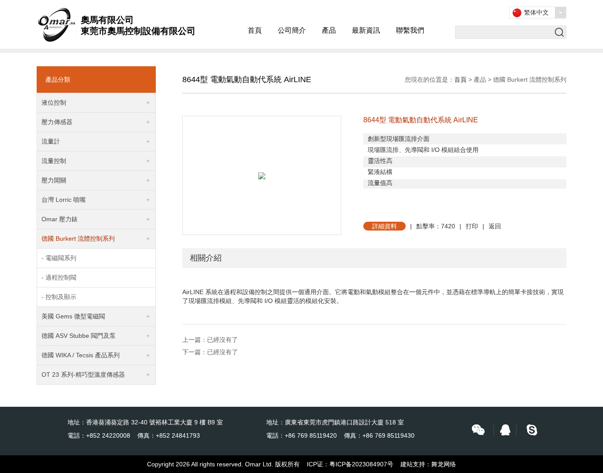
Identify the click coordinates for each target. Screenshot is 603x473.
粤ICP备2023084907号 (361, 464)
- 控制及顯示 (58, 296)
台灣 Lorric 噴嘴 (63, 199)
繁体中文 (536, 12)
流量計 (50, 141)
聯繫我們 (410, 30)
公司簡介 (292, 30)
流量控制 (53, 160)
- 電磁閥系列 (58, 257)
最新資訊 (366, 30)
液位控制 (53, 102)
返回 (495, 226)
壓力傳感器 (56, 121)
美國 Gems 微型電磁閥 (73, 316)
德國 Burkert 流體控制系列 (78, 238)
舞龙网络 (443, 464)
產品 (329, 30)
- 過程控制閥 (58, 277)
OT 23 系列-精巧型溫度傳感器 (83, 374)
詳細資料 (384, 226)
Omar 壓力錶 (59, 219)
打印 (472, 226)
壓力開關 (53, 180)
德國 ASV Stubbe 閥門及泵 (78, 335)
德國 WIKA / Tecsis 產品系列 (80, 355)
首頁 (255, 30)
